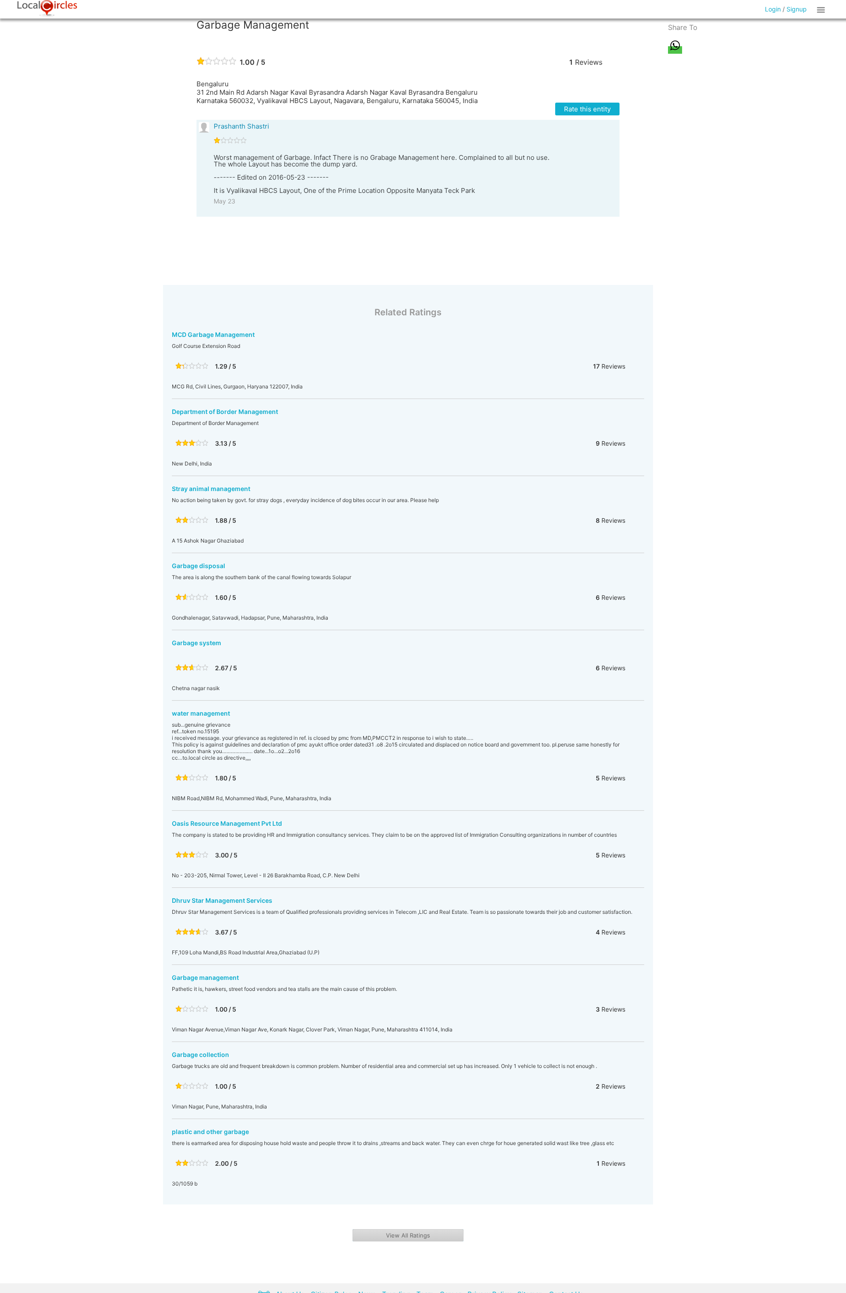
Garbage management (205, 977)
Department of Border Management (225, 411)
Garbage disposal (198, 565)
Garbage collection (200, 1054)
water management (201, 713)
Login (773, 9)
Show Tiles (822, 9)
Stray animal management (211, 488)
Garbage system (196, 642)
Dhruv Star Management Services (222, 900)
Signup (797, 9)
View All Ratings (408, 1235)
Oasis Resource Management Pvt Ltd (227, 823)
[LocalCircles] (47, 8)
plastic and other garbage (210, 1131)
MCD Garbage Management (213, 334)
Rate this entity (587, 109)
